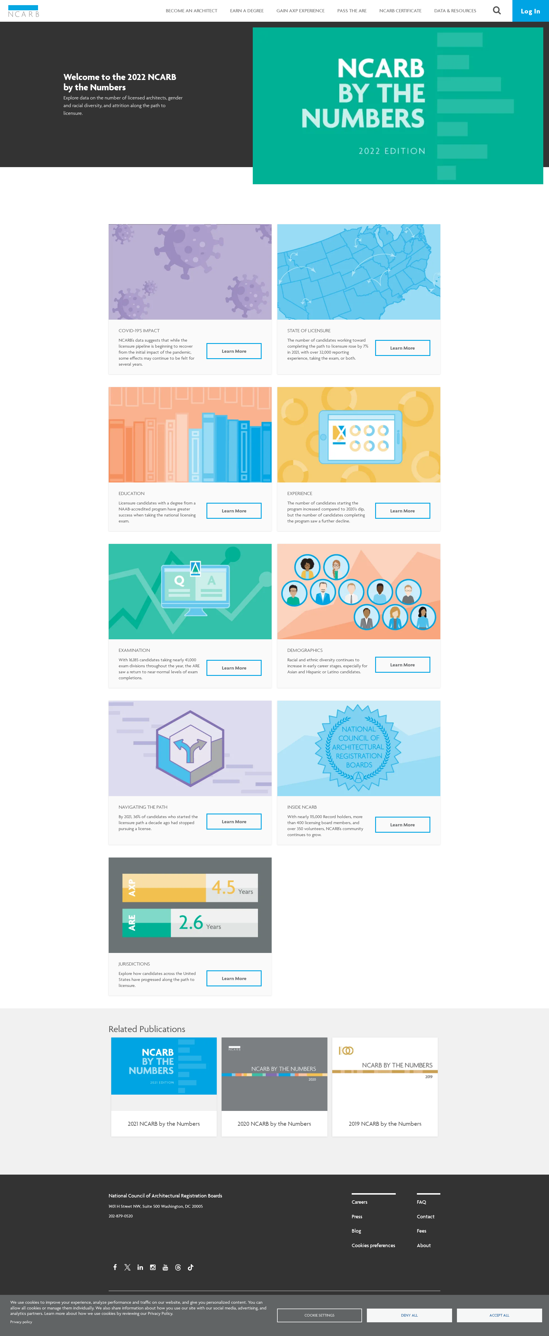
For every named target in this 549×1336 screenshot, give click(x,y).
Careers (359, 1202)
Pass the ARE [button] (352, 10)
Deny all (409, 1315)
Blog (356, 1231)
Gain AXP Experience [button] (301, 10)
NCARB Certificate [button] (400, 10)
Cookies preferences (373, 1245)
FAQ (421, 1202)
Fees (421, 1231)
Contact (426, 1216)
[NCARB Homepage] (23, 11)
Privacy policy (21, 1321)
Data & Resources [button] (455, 10)
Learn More (234, 351)
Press (357, 1216)
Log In (530, 11)
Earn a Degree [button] (247, 10)
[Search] (497, 11)
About (424, 1245)
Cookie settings (320, 1315)
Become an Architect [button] (191, 10)
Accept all (499, 1315)
